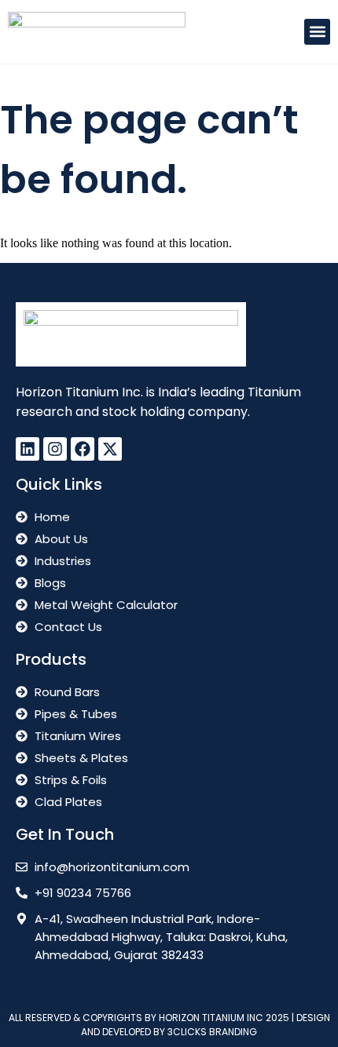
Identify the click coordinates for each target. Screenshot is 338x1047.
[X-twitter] (110, 449)
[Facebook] (82, 449)
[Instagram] (55, 449)
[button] (317, 32)
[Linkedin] (27, 449)
